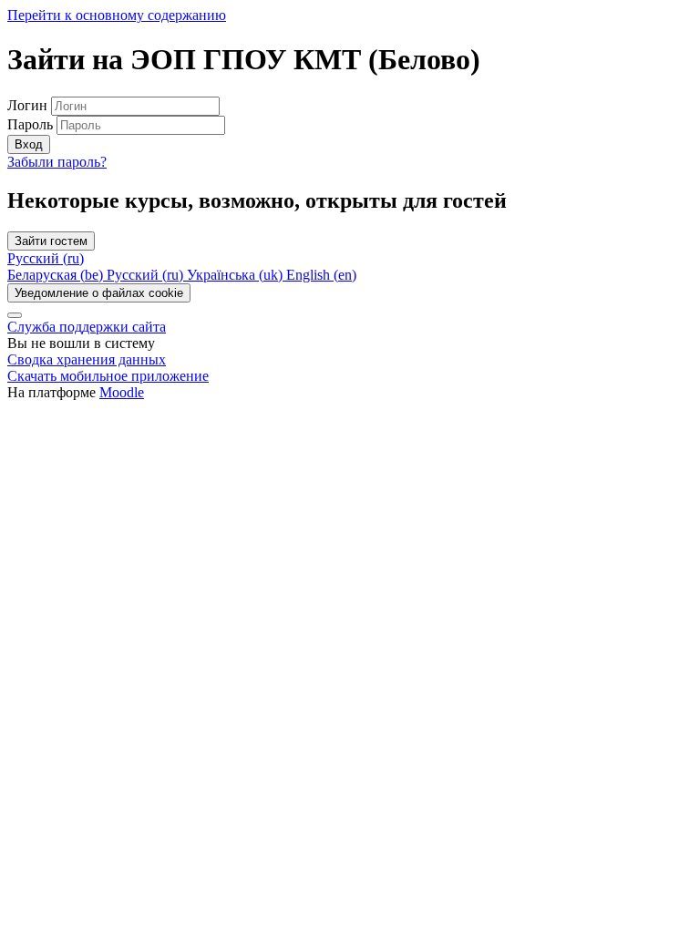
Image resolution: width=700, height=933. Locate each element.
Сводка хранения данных (86, 359)
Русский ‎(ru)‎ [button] (45, 258)
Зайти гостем (51, 241)
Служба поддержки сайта (86, 326)
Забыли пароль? (57, 161)
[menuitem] (57, 274)
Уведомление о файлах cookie (99, 293)
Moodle (121, 392)
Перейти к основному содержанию (116, 15)
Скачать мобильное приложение (108, 376)
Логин (29, 105)
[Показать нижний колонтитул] (14, 315)
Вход (29, 144)
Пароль (30, 124)
